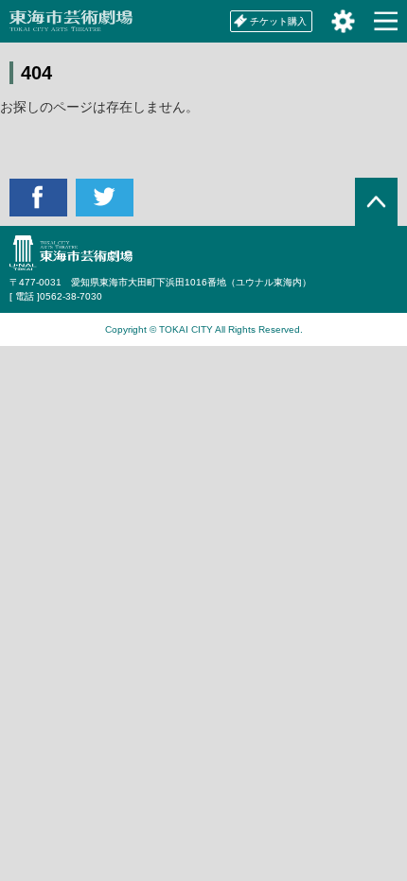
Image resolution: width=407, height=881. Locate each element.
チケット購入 (278, 21)
